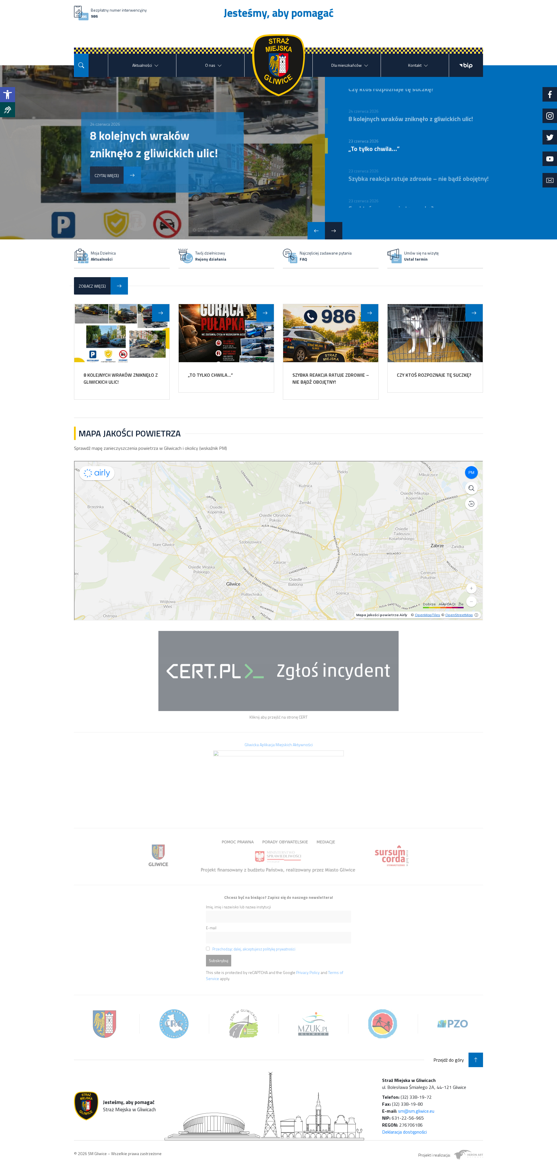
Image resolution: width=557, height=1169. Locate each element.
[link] (7, 94)
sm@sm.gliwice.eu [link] (416, 1110)
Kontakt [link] (415, 65)
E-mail (211, 928)
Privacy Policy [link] (308, 972)
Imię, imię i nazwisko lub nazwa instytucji (238, 907)
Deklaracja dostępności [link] (404, 1131)
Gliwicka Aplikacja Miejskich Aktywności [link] (279, 745)
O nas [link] (210, 65)
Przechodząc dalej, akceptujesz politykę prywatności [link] (253, 949)
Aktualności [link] (142, 65)
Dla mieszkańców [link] (346, 65)
